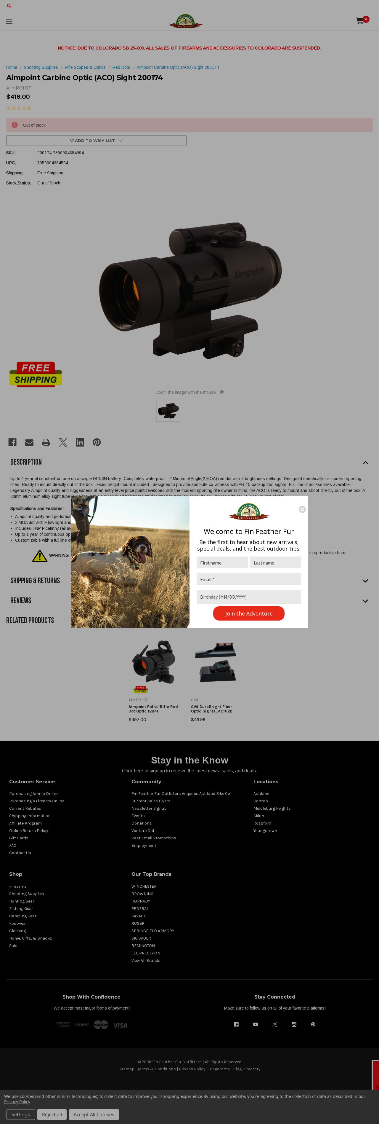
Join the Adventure (249, 613)
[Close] (302, 509)
